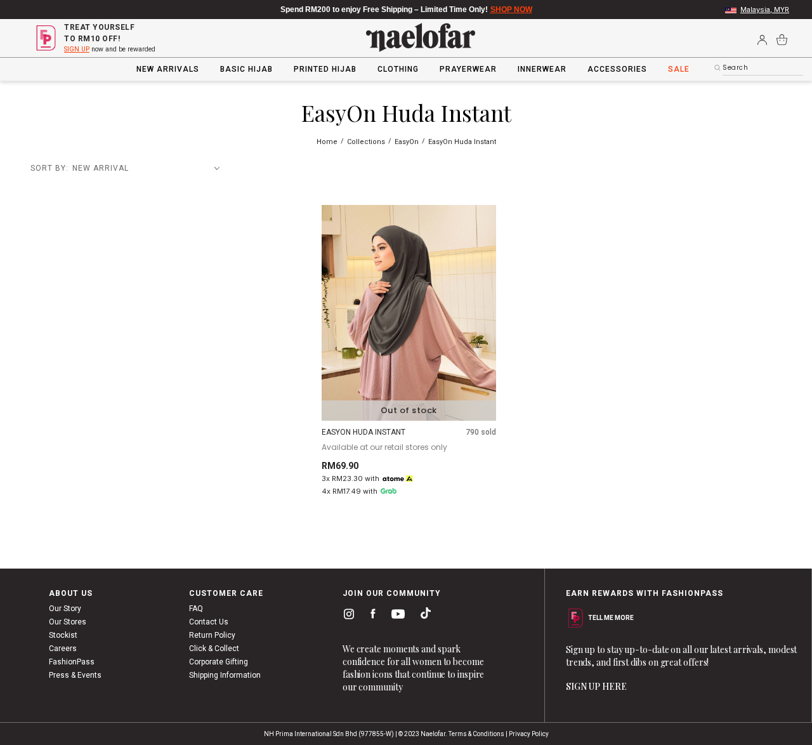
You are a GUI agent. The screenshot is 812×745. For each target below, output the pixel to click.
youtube (395, 617)
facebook (370, 616)
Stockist (63, 635)
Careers (63, 648)
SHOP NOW (511, 9)
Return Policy (212, 635)
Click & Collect (214, 648)
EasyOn (408, 142)
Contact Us (208, 621)
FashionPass (72, 661)
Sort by (48, 168)
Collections (367, 142)
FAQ (196, 608)
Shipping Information (225, 675)
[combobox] (763, 68)
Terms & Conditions (476, 733)
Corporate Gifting (218, 661)
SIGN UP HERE (596, 686)
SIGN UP (76, 49)
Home (328, 142)
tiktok (422, 616)
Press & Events (75, 675)
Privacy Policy (529, 733)
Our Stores (67, 621)
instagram (346, 616)
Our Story (65, 608)
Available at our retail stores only (384, 447)
